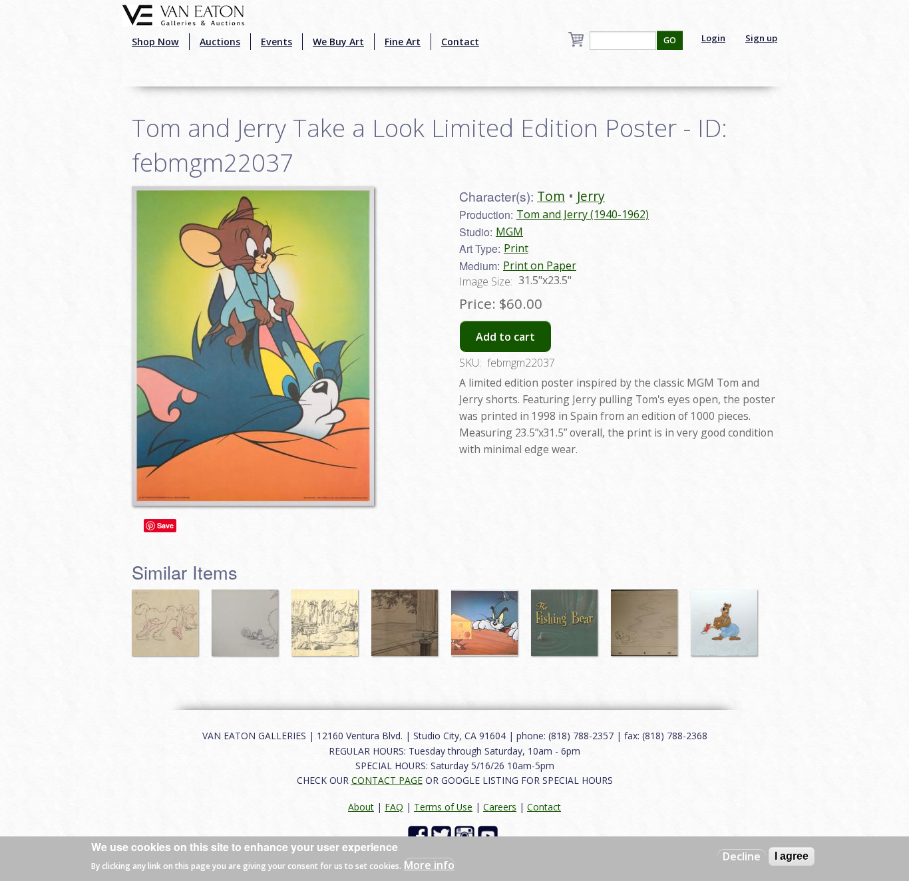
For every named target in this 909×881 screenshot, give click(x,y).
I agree (792, 856)
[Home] (183, 14)
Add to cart (505, 336)
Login (713, 38)
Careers (499, 806)
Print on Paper (539, 265)
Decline (742, 856)
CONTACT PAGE (387, 780)
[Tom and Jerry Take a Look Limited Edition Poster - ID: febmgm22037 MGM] (253, 344)
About (361, 806)
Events (276, 41)
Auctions (220, 41)
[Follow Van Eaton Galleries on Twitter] (442, 834)
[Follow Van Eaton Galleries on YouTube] (489, 834)
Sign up (761, 38)
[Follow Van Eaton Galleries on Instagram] (466, 834)
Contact (460, 41)
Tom (551, 196)
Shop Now (155, 41)
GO (669, 40)
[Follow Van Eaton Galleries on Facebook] (419, 834)
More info (429, 865)
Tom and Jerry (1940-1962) (582, 214)
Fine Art (403, 41)
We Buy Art (338, 41)
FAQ (394, 806)
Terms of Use (443, 806)
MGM (509, 231)
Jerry (591, 196)
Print (516, 248)
